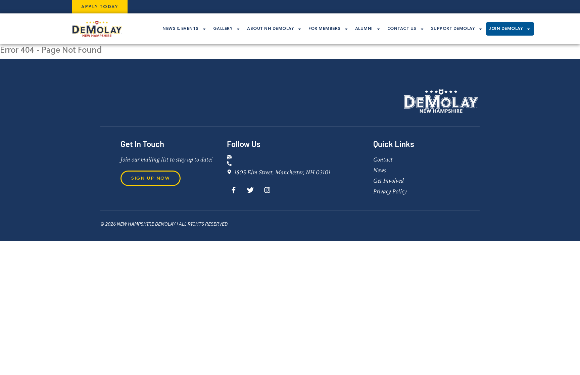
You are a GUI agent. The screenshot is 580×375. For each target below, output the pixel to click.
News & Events (180, 28)
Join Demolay (506, 28)
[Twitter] (250, 190)
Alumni (364, 28)
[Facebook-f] (233, 190)
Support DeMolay (453, 28)
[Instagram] (267, 190)
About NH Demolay (270, 28)
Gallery (223, 28)
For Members (324, 28)
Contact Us (402, 28)
